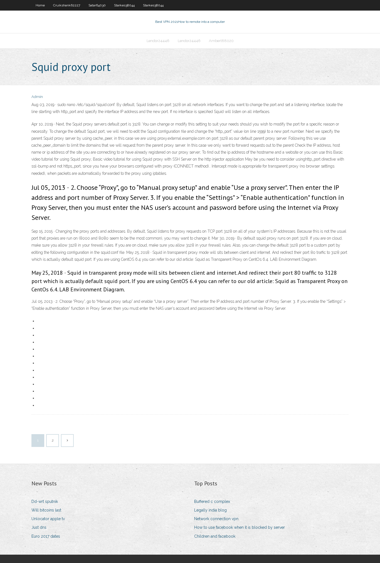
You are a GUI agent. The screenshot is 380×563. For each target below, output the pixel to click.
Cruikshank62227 (66, 5)
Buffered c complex (212, 501)
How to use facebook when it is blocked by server (239, 527)
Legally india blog (210, 510)
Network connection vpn (216, 519)
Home (40, 5)
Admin (37, 97)
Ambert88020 (221, 41)
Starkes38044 (124, 5)
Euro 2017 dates (45, 536)
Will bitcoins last (46, 510)
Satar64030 (97, 5)
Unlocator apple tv (48, 519)
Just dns (38, 527)
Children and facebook (214, 536)
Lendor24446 (158, 41)
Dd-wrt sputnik (44, 501)
